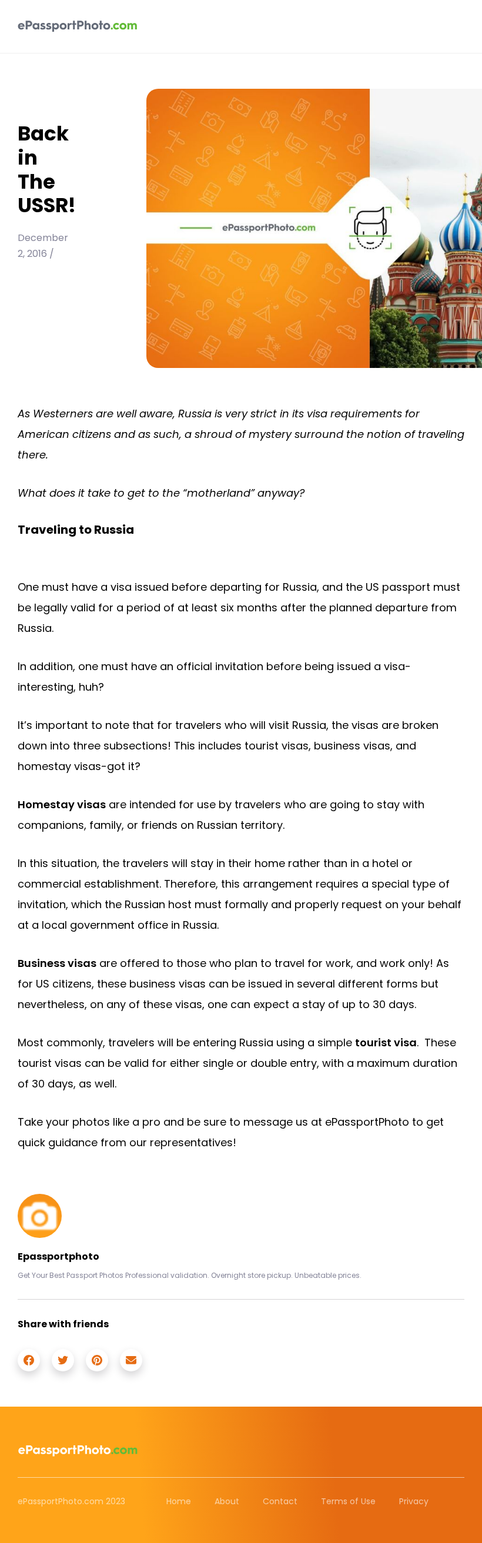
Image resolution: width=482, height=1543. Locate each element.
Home (178, 1501)
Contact (280, 1501)
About (227, 1501)
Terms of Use (348, 1501)
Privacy (414, 1501)
